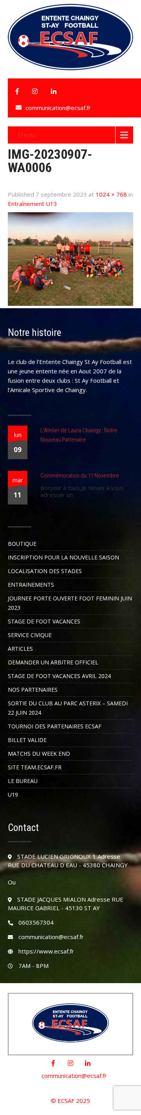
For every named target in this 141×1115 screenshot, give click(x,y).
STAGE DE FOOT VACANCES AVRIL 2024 (59, 676)
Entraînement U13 (32, 204)
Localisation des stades (45, 571)
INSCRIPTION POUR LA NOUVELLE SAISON (63, 557)
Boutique (22, 543)
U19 (13, 794)
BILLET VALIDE (27, 740)
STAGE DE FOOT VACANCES (44, 621)
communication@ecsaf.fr (58, 108)
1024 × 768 (111, 194)
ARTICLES (20, 648)
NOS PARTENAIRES (33, 689)
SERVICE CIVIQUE (30, 635)
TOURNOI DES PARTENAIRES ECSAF (54, 726)
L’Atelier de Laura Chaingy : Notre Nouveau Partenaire (79, 435)
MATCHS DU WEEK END (39, 753)
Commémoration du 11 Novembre (79, 475)
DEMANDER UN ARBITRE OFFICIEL (53, 662)
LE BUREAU (23, 781)
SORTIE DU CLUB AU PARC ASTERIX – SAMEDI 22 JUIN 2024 (68, 708)
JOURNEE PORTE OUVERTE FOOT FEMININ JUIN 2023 (70, 603)
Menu (26, 135)
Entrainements (31, 584)
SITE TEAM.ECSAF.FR (34, 767)
